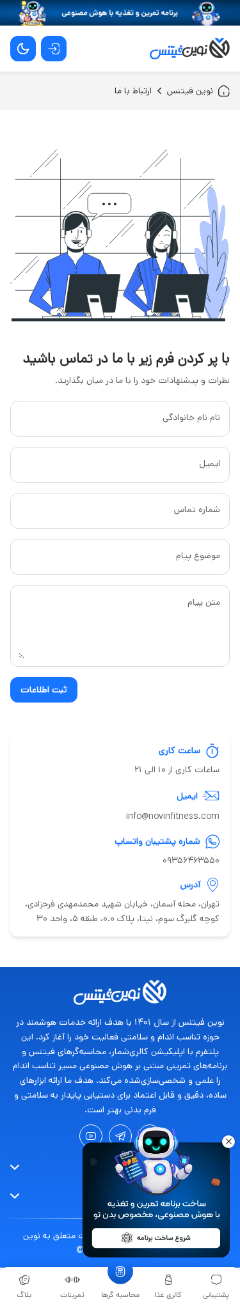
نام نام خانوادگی (191, 417)
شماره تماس (197, 509)
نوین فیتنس (190, 90)
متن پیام (204, 602)
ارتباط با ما (133, 90)
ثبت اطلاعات (43, 689)
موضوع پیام (198, 555)
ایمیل (209, 463)
